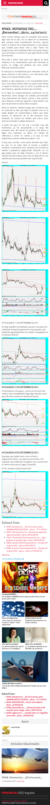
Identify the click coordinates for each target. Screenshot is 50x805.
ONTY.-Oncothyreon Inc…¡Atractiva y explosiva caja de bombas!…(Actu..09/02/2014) (26, 533)
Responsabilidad (21, 801)
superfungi (39, 23)
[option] (25, 766)
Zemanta (6, 555)
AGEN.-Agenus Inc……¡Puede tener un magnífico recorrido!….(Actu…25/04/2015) (27, 714)
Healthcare (6, 23)
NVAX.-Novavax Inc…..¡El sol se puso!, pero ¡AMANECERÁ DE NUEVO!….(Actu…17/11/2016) (26, 528)
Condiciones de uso (8, 801)
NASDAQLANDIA (15, 3)
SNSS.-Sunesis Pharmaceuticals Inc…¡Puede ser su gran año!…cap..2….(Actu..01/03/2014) (27, 549)
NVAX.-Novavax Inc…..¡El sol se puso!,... (22, 777)
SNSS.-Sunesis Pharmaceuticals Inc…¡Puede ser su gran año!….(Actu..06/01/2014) (27, 544)
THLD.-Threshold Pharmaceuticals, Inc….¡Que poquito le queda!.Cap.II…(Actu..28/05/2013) (26, 539)
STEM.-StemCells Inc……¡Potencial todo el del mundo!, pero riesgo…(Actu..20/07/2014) (25, 709)
